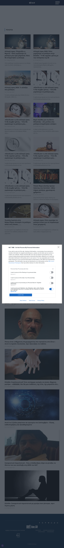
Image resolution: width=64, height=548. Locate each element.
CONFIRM (21, 295)
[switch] (51, 272)
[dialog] (32, 274)
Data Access (32, 300)
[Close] (59, 247)
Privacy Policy (40, 300)
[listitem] (32, 269)
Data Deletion (23, 300)
